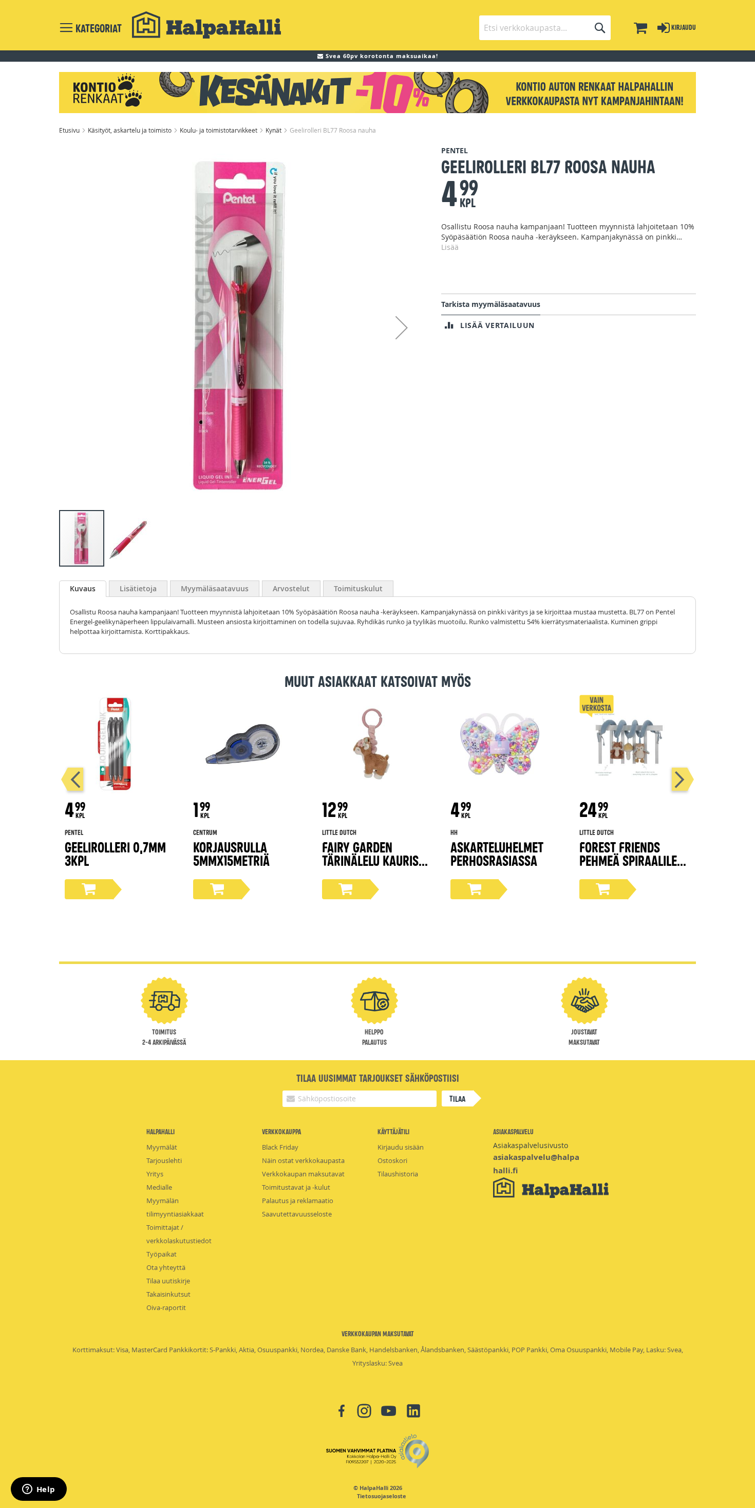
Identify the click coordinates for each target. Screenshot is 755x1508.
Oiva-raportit (166, 1307)
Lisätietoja (138, 588)
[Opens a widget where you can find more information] (38, 1490)
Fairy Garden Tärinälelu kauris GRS (370, 860)
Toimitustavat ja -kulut (296, 1187)
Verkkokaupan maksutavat (303, 1173)
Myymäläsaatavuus (215, 588)
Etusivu (70, 130)
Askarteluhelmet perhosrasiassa (496, 853)
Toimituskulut (358, 588)
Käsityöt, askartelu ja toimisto (130, 130)
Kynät (274, 130)
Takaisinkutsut (168, 1294)
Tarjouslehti (164, 1160)
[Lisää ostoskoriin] (89, 889)
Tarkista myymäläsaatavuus (490, 304)
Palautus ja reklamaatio (297, 1200)
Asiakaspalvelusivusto (530, 1145)
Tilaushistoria (398, 1173)
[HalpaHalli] (206, 25)
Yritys (154, 1173)
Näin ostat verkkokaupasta (303, 1160)
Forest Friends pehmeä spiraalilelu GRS (633, 860)
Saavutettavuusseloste (297, 1214)
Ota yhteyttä (165, 1267)
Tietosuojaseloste (381, 1496)
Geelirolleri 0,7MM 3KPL (115, 853)
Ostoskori (392, 1160)
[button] (401, 327)
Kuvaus (83, 588)
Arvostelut (291, 588)
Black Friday (280, 1147)
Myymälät (161, 1147)
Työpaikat (161, 1254)
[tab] (82, 588)
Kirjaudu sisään (401, 1147)
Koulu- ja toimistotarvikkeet (219, 130)
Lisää (450, 247)
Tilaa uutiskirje (168, 1280)
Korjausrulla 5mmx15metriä (231, 853)
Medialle (159, 1187)
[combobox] (545, 27)
